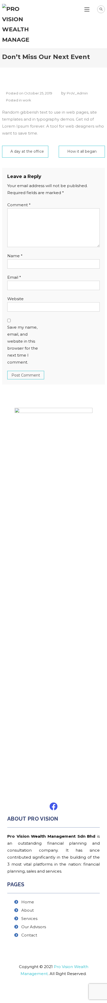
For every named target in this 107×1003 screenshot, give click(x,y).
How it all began (82, 151)
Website (15, 298)
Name (15, 255)
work (27, 100)
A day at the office (27, 151)
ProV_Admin (77, 93)
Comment (19, 204)
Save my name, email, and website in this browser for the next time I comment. (22, 345)
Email (14, 277)
